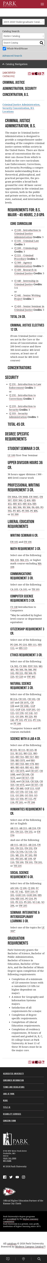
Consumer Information (13, 1080)
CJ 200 (31, 888)
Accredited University (13, 1073)
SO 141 (36, 902)
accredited (11, 1219)
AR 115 (14, 828)
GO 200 (20, 716)
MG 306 (17, 507)
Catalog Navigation (17, 64)
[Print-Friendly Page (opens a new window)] (39, 73)
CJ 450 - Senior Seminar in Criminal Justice (29, 308)
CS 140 (14, 606)
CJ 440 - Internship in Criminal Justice (26, 282)
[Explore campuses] (23, 1259)
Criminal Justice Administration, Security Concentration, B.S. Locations (21, 108)
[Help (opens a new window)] (42, 73)
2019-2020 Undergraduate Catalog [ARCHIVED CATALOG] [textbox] (24, 21)
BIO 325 (20, 756)
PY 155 (28, 720)
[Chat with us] (8, 1259)
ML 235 (20, 855)
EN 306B (23, 496)
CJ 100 (23, 888)
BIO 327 (29, 756)
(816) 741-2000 (9, 1158)
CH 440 (19, 788)
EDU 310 (32, 666)
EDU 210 (29, 891)
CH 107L (24, 702)
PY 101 (19, 720)
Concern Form (9, 1120)
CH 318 (25, 781)
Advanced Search (12, 55)
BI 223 (30, 749)
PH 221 (19, 673)
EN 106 (28, 541)
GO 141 (29, 713)
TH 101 (29, 862)
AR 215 (23, 828)
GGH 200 (31, 895)
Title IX (6, 1107)
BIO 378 (29, 763)
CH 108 (25, 774)
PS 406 (33, 510)
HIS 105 (20, 898)
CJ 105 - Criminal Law (26, 240)
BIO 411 (29, 767)
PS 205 (27, 902)
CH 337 (34, 784)
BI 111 (21, 749)
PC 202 (28, 855)
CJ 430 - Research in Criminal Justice (25, 271)
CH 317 (25, 777)
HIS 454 (27, 503)
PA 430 (35, 507)
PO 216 (29, 898)
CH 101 (22, 699)
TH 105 (36, 589)
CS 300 (23, 666)
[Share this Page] (36, 73)
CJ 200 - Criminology (26, 248)
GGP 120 (20, 709)
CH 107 (34, 770)
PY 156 (36, 720)
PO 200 (14, 644)
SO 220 (19, 676)
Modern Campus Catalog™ (30, 1246)
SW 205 (23, 905)
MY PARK (7, 1160)
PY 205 (19, 802)
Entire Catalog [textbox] (12, 36)
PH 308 (28, 673)
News (5, 1100)
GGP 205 (30, 709)
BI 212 (19, 753)
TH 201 (38, 862)
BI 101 (13, 749)
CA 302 (14, 666)
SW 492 (31, 676)
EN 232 (29, 831)
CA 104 (19, 851)
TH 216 (18, 865)
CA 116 (28, 851)
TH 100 (20, 862)
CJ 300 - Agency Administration (23, 264)
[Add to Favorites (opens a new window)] (32, 73)
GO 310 (29, 795)
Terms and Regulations (14, 1087)
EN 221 (19, 831)
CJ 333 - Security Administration (18, 415)
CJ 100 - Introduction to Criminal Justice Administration (27, 234)
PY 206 (17, 723)
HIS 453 (17, 503)
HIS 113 (23, 648)
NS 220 (29, 716)
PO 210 (23, 644)
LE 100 (11, 455)
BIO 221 (28, 753)
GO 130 (20, 713)
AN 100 (14, 888)
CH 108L (24, 706)
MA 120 (14, 559)
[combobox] (23, 22)
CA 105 (23, 589)
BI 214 (13, 699)
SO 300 (15, 514)
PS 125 (19, 902)
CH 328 (34, 781)
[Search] (39, 1259)
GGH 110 (20, 895)
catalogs (12, 1243)
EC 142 (19, 891)
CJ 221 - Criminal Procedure (23, 257)
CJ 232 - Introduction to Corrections (22, 397)
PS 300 (25, 510)
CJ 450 (27, 500)
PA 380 (28, 669)
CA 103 (14, 589)
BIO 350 (20, 763)
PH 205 (19, 858)
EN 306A (12, 496)
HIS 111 (32, 644)
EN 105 (14, 541)
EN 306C (33, 496)
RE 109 (28, 858)
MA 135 (24, 559)
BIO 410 (20, 767)
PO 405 (16, 510)
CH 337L (20, 784)
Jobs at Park (8, 1094)
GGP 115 (29, 788)
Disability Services (12, 1114)
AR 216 (32, 828)
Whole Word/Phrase (17, 48)
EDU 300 (17, 500)
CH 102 (31, 699)
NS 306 (26, 507)
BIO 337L (20, 760)
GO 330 (20, 798)
